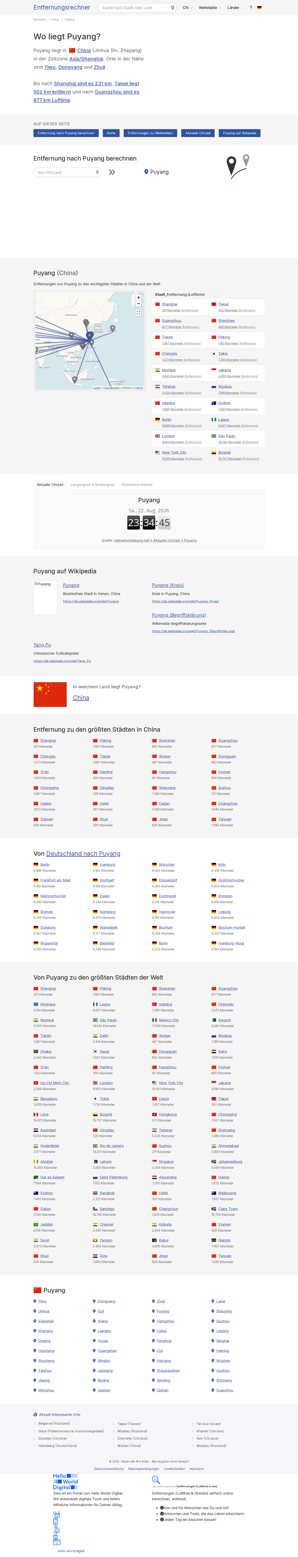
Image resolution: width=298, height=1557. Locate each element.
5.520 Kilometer (182, 393)
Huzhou (222, 1370)
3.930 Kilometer (182, 376)
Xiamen (46, 819)
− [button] (138, 303)
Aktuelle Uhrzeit (197, 133)
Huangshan (107, 1351)
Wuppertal (49, 943)
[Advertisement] (208, 74)
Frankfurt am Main (55, 880)
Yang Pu (42, 644)
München (167, 864)
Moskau (225, 386)
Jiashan (104, 1390)
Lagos (223, 419)
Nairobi (224, 1240)
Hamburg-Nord (231, 943)
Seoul (104, 1051)
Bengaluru (48, 1099)
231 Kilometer (180, 310)
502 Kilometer (237, 310)
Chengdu (169, 353)
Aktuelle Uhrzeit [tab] (50, 485)
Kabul (163, 1240)
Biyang (103, 1380)
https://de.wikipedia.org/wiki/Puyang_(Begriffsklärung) (193, 631)
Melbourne (227, 1193)
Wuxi (104, 819)
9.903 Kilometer (182, 442)
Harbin (45, 803)
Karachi (224, 1020)
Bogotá (224, 452)
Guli (101, 1311)
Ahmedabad (228, 1146)
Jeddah (46, 1224)
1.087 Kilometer (181, 343)
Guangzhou (171, 320)
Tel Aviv (208, 1424)
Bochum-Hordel (231, 927)
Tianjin (167, 337)
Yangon (106, 1240)
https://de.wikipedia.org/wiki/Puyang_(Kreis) (185, 601)
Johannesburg (230, 1161)
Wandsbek (109, 927)
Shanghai (169, 304)
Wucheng (46, 1361)
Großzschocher (231, 880)
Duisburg (48, 927)
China (84, 50)
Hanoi (164, 1099)
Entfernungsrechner (61, 7)
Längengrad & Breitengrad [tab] (92, 485)
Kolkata (165, 1224)
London (168, 436)
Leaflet (96, 387)
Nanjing (106, 772)
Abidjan (46, 1161)
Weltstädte (208, 7)
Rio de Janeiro (112, 1146)
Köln (222, 864)
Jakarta (224, 370)
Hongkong (168, 1114)
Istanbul (168, 403)
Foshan (224, 772)
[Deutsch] (259, 8)
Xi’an (44, 772)
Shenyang (167, 788)
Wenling (163, 1380)
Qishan (162, 1390)
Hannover (167, 912)
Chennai (106, 1224)
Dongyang (70, 67)
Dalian (164, 803)
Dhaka (45, 1051)
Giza (103, 1256)
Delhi (104, 1036)
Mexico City (169, 1020)
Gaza (71, 1431)
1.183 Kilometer (237, 343)
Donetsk (52, 1438)
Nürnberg (108, 912)
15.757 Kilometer (239, 458)
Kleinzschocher (53, 896)
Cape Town (228, 1209)
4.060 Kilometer (238, 376)
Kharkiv (210, 1431)
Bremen (46, 912)
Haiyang (164, 1361)
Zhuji (99, 67)
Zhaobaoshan (168, 1370)
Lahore (105, 1161)
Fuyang (163, 1311)
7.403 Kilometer (238, 409)
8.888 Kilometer (182, 425)
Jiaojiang (105, 1370)
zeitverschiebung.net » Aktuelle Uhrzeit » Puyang (155, 540)
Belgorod (54, 1423)
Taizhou (45, 1370)
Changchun (227, 803)
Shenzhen (226, 320)
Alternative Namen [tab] (136, 485)
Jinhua (43, 1311)
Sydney (224, 403)
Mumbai (169, 370)
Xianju (103, 1321)
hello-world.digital (71, 1551)
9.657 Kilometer (238, 425)
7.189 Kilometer (238, 393)
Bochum (166, 927)
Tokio (223, 353)
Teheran (169, 386)
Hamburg (107, 864)
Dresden (225, 896)
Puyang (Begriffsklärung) (179, 615)
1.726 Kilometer (238, 359)
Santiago (107, 1209)
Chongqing (49, 788)
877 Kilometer (180, 327)
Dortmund (167, 896)
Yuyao (103, 1341)
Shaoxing (224, 1311)
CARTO (139, 387)
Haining (222, 1351)
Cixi (160, 1351)
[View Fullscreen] (138, 313)
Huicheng (46, 1351)
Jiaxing (44, 1380)
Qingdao (107, 788)
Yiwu (50, 67)
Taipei (223, 304)
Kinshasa (47, 1004)
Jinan (163, 819)
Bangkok (107, 1193)
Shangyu (45, 1331)
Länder (233, 7)
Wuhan (165, 756)
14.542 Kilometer (239, 442)
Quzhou (222, 1321)
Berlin (166, 419)
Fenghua (164, 1341)
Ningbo (104, 1361)
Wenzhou (46, 1390)
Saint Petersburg (114, 1177)
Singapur (166, 1161)
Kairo (222, 1051)
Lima (44, 1114)
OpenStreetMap (112, 387)
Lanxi (220, 1301)
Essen (105, 896)
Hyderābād (49, 1146)
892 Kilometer (237, 327)
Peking (224, 337)
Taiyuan (225, 819)
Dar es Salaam (52, 1177)
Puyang (71, 585)
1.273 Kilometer (181, 359)
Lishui (162, 1331)
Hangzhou (167, 772)
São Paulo (226, 436)
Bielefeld (107, 943)
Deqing (44, 1341)
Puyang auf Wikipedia (239, 133)
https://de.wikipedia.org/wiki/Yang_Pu (62, 661)
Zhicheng (224, 1380)
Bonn (163, 943)
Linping (222, 1331)
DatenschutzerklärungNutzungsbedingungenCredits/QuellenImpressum (149, 1468)
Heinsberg (57, 1446)
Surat (44, 1240)
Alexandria (168, 1177)
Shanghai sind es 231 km (83, 83)
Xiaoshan (46, 1321)
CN (185, 7)
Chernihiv (132, 1438)
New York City (174, 452)
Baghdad (48, 1130)
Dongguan (227, 756)
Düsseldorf (168, 880)
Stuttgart (107, 880)
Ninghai (222, 1341)
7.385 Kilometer (181, 409)
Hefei (104, 803)
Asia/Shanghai (86, 59)
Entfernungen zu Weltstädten (150, 133)
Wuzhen (223, 1361)
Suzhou (224, 788)
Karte (111, 133)
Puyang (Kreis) (168, 585)
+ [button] (138, 297)
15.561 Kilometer (182, 458)
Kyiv (207, 1438)
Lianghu (104, 1331)
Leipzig (224, 912)
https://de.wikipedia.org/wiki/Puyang (91, 601)
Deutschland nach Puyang (83, 853)
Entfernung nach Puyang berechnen (66, 133)
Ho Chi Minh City (54, 1083)
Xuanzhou (224, 1390)
